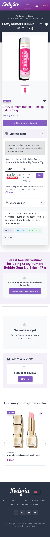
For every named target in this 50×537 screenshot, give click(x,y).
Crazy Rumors (11, 115)
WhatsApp (36, 230)
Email (9, 237)
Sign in (26, 379)
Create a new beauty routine (25, 291)
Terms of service (38, 500)
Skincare (22, 16)
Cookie (24, 500)
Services (5, 500)
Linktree (34, 504)
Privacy (15, 500)
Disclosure (10, 192)
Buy (39, 175)
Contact (24, 504)
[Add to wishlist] (44, 101)
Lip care (31, 16)
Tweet (22, 230)
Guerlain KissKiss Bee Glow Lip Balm (23, 455)
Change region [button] (17, 202)
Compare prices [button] (18, 133)
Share (9, 230)
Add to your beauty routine (26, 123)
